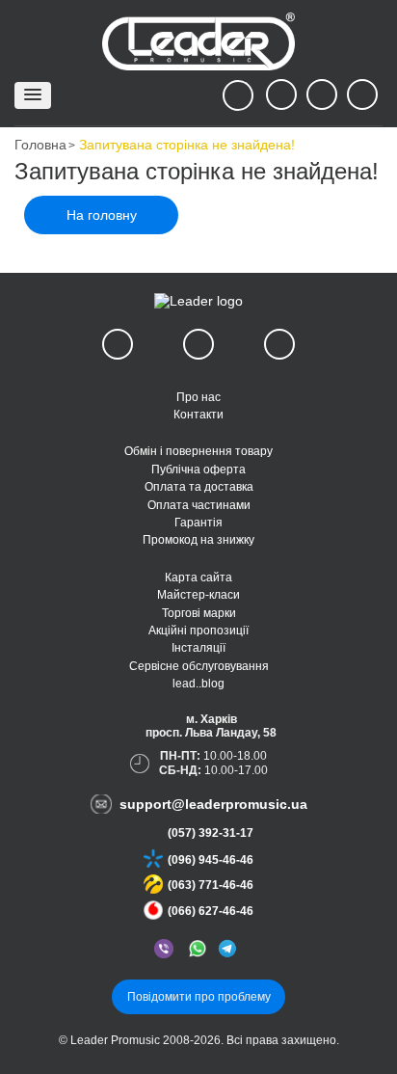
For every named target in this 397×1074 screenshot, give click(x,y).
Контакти (198, 414)
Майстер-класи (198, 595)
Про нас (198, 397)
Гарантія (198, 522)
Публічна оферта (198, 469)
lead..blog (198, 683)
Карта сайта (198, 577)
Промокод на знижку (198, 540)
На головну (101, 215)
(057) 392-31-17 (210, 833)
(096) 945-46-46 (210, 860)
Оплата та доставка (199, 487)
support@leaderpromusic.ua (213, 804)
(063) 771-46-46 (210, 885)
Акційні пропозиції (198, 630)
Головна (40, 144)
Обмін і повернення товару (198, 451)
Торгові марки (199, 613)
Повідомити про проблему (199, 997)
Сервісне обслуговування (199, 666)
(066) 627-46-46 (210, 911)
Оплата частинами (199, 505)
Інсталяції (198, 648)
